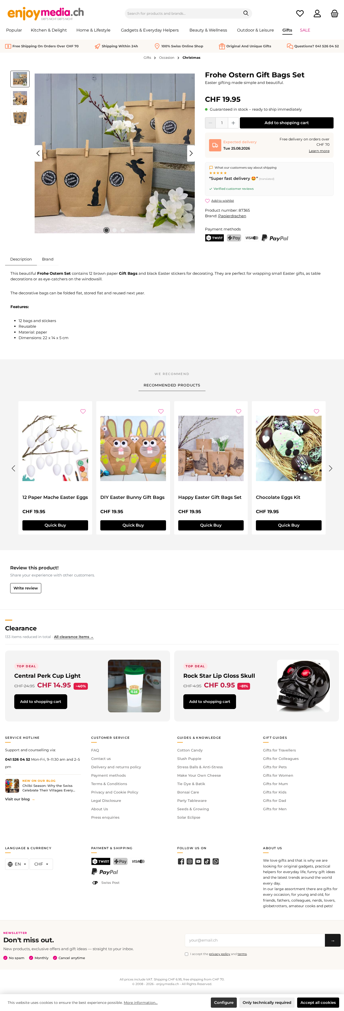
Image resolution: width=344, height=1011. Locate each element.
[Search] (246, 13)
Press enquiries (105, 817)
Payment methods (108, 775)
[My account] (317, 13)
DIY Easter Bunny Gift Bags (132, 497)
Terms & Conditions (109, 784)
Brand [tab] (47, 259)
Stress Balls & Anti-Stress (200, 767)
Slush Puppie (189, 759)
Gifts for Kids (274, 792)
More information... (141, 1002)
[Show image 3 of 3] (123, 230)
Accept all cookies (318, 1002)
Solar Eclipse (188, 817)
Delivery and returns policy (116, 767)
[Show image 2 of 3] (115, 230)
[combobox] (182, 13)
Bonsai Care (188, 792)
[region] (102, 153)
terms (242, 954)
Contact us (101, 759)
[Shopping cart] (333, 13)
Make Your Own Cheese (199, 775)
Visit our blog (17, 799)
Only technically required (267, 1002)
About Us (99, 809)
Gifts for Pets (275, 767)
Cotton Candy (190, 750)
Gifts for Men (275, 809)
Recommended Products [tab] (172, 385)
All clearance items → (74, 636)
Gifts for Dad (274, 801)
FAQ (95, 750)
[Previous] (38, 153)
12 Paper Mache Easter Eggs (55, 497)
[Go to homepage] (46, 13)
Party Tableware (192, 801)
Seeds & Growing (193, 809)
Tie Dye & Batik (191, 784)
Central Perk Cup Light (47, 675)
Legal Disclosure (106, 801)
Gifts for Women (278, 775)
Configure (223, 1002)
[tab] (21, 259)
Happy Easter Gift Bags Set (210, 497)
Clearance (21, 628)
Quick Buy (55, 525)
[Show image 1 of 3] (106, 230)
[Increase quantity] (233, 122)
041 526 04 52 (17, 759)
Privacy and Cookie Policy (114, 792)
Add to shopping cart (287, 122)
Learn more (319, 151)
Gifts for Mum (275, 784)
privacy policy (219, 954)
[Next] (191, 153)
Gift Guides (275, 738)
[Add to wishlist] (83, 411)
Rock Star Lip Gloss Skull (219, 675)
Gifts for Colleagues (281, 759)
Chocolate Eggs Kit (278, 497)
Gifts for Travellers (279, 750)
